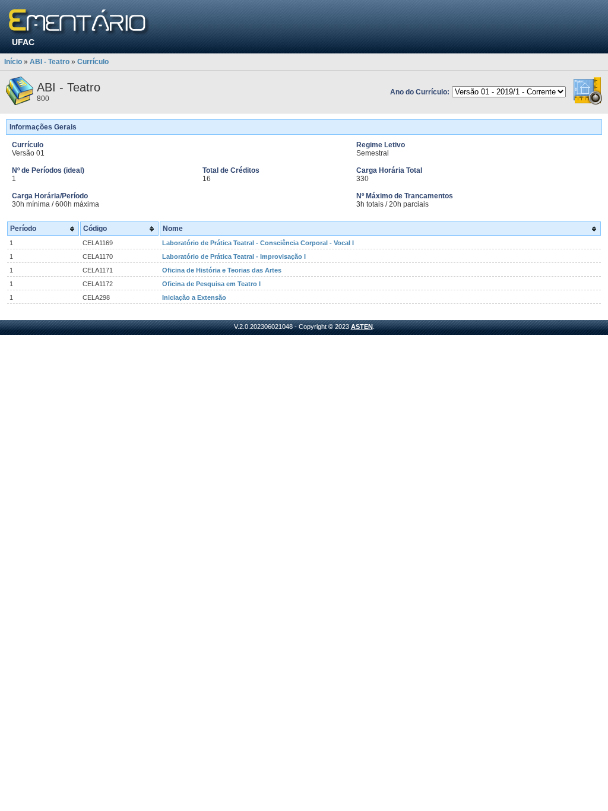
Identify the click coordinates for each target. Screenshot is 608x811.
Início (13, 62)
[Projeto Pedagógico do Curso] (588, 103)
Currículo (93, 62)
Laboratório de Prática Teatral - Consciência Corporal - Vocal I (258, 242)
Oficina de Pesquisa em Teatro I (211, 283)
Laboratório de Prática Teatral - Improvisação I (234, 256)
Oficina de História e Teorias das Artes (221, 270)
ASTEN (362, 326)
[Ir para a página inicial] (79, 22)
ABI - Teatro (49, 62)
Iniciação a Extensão (194, 297)
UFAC (23, 42)
